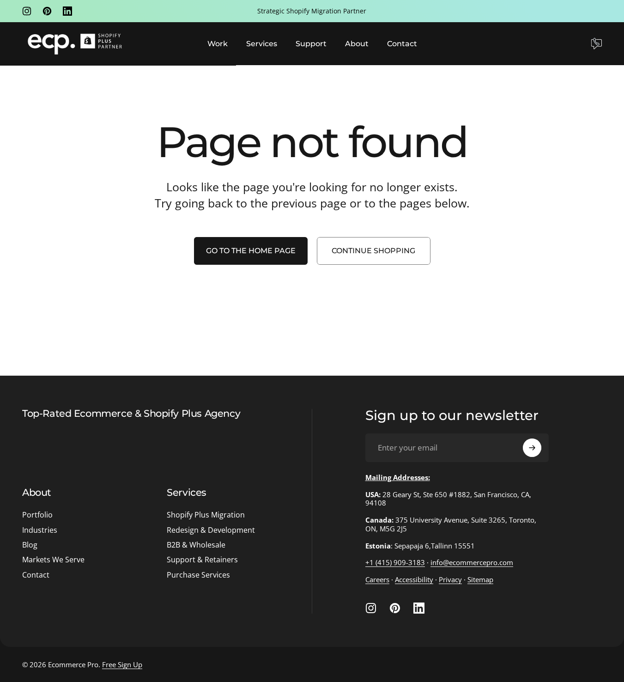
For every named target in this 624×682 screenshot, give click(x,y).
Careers (377, 579)
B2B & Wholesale (196, 544)
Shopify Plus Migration (206, 514)
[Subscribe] (532, 447)
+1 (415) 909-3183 (395, 562)
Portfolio (37, 514)
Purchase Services (198, 574)
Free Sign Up (122, 664)
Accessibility (414, 579)
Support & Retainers (202, 559)
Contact (35, 574)
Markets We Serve (53, 559)
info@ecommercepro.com (471, 562)
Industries (39, 530)
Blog (29, 544)
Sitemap (480, 579)
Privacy (450, 579)
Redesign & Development (211, 530)
